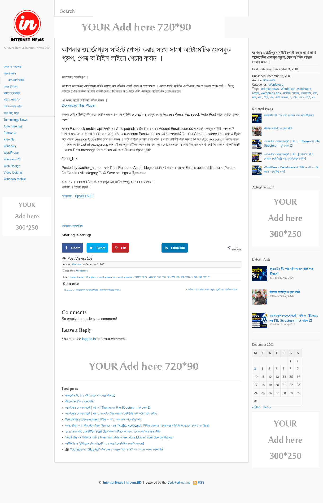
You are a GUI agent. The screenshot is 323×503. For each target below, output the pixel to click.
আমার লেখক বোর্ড (13, 106)
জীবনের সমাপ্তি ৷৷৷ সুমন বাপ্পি (79, 401)
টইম (173, 277)
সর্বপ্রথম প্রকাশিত (72, 226)
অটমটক (138, 277)
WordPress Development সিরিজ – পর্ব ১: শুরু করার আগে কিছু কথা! (103, 419)
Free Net (9, 139)
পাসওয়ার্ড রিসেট (16, 80)
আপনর (144, 277)
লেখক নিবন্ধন (10, 86)
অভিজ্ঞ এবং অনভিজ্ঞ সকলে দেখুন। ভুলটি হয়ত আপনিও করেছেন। (213, 289)
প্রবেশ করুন (10, 73)
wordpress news (107, 277)
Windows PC (12, 159)
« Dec (256, 407)
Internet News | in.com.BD (122, 482)
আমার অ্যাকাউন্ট (12, 93)
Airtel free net (13, 126)
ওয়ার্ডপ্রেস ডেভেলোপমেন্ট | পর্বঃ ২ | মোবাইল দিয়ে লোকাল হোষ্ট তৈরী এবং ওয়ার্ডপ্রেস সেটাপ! (111, 413)
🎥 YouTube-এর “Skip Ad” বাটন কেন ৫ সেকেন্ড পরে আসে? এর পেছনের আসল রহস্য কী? (114, 449)
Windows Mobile (15, 179)
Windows (10, 146)
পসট (182, 277)
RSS (201, 482)
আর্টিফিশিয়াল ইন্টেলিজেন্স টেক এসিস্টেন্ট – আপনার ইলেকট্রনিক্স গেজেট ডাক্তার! (104, 443)
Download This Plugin (78, 105)
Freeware (10, 133)
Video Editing (13, 172)
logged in (89, 339)
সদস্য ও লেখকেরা (12, 67)
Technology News (16, 120)
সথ (209, 277)
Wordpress (82, 270)
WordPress (11, 152)
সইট (204, 277)
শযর (200, 277)
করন (159, 277)
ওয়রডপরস (152, 277)
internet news (77, 277)
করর (164, 277)
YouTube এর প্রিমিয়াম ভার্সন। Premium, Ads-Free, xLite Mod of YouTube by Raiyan (119, 437)
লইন (195, 277)
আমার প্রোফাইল (12, 99)
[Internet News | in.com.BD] (27, 26)
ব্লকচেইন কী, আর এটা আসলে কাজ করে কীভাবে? (90, 395)
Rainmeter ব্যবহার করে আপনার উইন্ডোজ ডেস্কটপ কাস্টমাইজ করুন (91, 290)
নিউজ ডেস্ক (76, 264)
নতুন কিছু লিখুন (11, 113)
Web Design (12, 166)
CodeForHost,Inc (179, 482)
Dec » (267, 407)
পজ (177, 277)
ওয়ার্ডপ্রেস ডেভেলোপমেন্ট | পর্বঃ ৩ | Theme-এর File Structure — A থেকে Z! (108, 407)
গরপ (168, 277)
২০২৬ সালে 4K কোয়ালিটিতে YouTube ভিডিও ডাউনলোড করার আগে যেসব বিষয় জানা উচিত (113, 431)
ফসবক (187, 277)
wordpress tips (125, 277)
